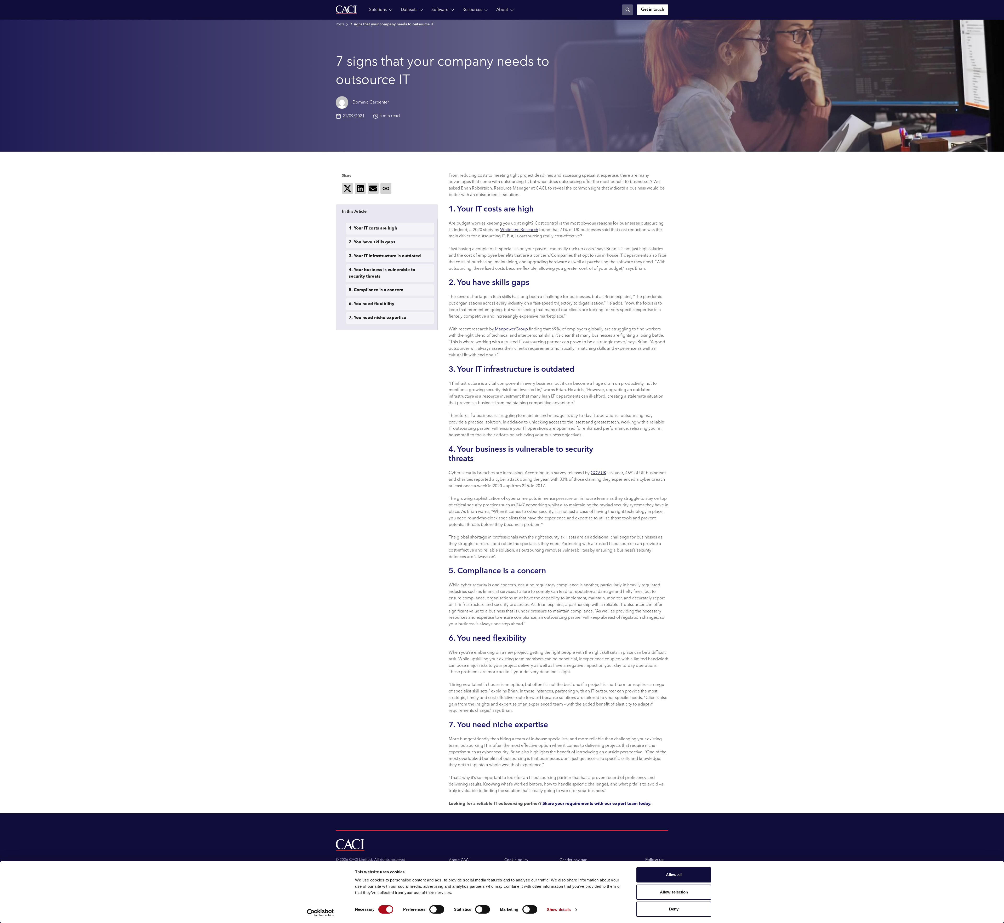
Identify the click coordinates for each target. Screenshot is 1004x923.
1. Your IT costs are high (373, 228)
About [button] (502, 10)
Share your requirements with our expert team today (596, 804)
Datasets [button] (409, 10)
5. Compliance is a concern (376, 290)
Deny (673, 909)
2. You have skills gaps (372, 242)
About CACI (459, 860)
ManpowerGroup (511, 329)
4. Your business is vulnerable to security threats (382, 273)
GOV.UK (598, 473)
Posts (340, 24)
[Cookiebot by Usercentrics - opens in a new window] (320, 913)
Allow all (674, 875)
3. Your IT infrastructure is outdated (385, 256)
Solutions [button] (378, 10)
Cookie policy (516, 860)
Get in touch (652, 10)
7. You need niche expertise (377, 318)
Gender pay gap (573, 860)
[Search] (627, 9)
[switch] (436, 909)
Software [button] (439, 10)
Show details (559, 909)
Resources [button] (472, 10)
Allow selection (674, 892)
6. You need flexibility (371, 304)
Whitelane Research (519, 230)
